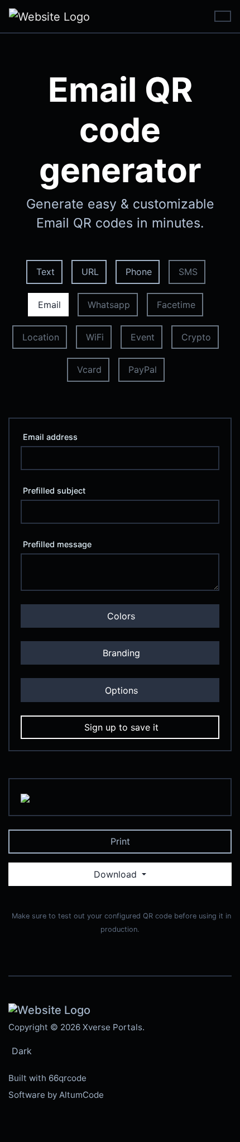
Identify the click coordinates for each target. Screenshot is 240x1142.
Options (121, 690)
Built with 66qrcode (47, 1078)
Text (45, 271)
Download (117, 874)
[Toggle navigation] (222, 16)
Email (49, 304)
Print (120, 841)
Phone (139, 271)
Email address (50, 437)
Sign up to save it (121, 727)
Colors (121, 616)
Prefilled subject (54, 490)
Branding (121, 652)
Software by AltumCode (56, 1094)
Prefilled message (57, 544)
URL (90, 271)
